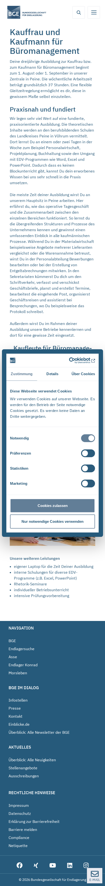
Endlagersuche (21, 648)
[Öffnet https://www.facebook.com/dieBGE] (19, 866)
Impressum (19, 805)
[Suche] (78, 12)
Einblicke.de (19, 724)
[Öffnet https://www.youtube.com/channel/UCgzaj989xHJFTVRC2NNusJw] (53, 866)
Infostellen (18, 700)
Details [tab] (52, 374)
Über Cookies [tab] (83, 374)
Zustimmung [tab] (21, 374)
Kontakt (15, 716)
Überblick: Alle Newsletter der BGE (39, 732)
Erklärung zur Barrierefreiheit (34, 821)
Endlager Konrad (23, 664)
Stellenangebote (23, 767)
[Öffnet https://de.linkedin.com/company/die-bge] (69, 866)
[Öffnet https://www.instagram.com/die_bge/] (86, 866)
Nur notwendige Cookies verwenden (52, 521)
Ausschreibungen (24, 775)
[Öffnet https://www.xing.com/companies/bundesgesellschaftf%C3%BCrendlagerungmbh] (36, 866)
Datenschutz (20, 813)
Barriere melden (23, 829)
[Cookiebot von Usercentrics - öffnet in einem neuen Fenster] (73, 360)
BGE (12, 640)
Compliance (19, 837)
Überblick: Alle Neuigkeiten (32, 759)
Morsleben (18, 672)
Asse (13, 656)
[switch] (88, 453)
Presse (15, 708)
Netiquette (18, 845)
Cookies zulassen (53, 505)
